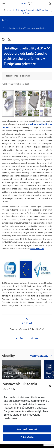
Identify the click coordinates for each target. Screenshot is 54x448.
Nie (36, 338)
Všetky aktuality (39, 355)
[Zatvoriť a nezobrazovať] (51, 11)
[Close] (50, 386)
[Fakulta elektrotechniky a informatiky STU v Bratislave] (26, 4)
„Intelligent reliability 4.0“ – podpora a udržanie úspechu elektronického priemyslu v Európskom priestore (25, 56)
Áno (22, 338)
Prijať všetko (27, 437)
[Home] (3, 20)
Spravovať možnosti (27, 429)
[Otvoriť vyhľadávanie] (50, 3)
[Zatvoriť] (3, 3)
